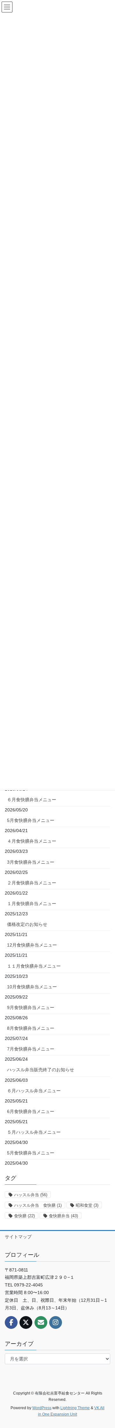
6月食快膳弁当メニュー (30, 1111)
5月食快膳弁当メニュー (30, 820)
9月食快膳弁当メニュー (30, 1007)
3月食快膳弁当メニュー (30, 862)
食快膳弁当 (63, 1215)
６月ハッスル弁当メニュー (34, 1090)
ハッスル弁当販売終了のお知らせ (40, 1069)
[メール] (40, 1322)
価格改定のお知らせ (27, 924)
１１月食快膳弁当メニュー (34, 966)
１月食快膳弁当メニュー (31, 903)
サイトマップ (18, 1236)
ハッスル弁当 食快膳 (38, 1205)
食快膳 (24, 1215)
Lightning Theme (75, 1408)
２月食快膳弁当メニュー (31, 882)
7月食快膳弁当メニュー (30, 1048)
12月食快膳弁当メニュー (32, 945)
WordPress (41, 1408)
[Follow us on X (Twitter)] (25, 1322)
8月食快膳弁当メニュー (30, 1028)
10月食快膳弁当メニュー (32, 986)
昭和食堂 (87, 1205)
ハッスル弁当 (30, 1194)
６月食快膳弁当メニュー (31, 799)
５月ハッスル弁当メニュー (34, 1132)
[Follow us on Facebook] (11, 1322)
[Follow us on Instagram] (55, 1322)
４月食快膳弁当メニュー (31, 841)
